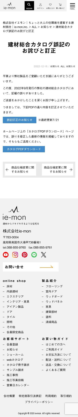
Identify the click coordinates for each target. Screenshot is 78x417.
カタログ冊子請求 (18, 364)
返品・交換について (58, 364)
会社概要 (9, 396)
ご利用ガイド (54, 349)
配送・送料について (58, 359)
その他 (11, 327)
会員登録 (12, 344)
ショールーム (15, 354)
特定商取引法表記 (30, 396)
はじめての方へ (56, 344)
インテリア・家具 (18, 301)
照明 (9, 322)
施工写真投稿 (15, 380)
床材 (9, 286)
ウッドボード (54, 296)
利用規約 (51, 396)
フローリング (54, 286)
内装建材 (12, 291)
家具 (48, 306)
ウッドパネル (54, 301)
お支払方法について (58, 354)
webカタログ (15, 359)
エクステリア (15, 296)
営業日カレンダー (18, 385)
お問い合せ (14, 267)
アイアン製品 (15, 306)
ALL (63, 66)
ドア (9, 311)
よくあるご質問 (56, 370)
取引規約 (66, 396)
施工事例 (12, 375)
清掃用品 (51, 322)
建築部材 (51, 311)
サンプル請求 (15, 370)
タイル (11, 316)
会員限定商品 (15, 332)
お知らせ (54, 66)
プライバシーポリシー (39, 402)
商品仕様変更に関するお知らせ (22, 169)
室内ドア (51, 291)
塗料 (48, 316)
